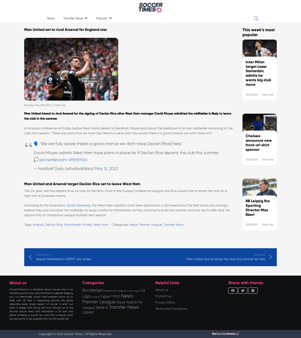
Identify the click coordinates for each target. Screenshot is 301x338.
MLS (116, 296)
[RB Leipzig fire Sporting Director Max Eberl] (259, 209)
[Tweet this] (243, 290)
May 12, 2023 (106, 168)
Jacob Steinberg (78, 205)
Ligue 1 (106, 296)
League (95, 296)
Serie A (102, 307)
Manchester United (78, 224)
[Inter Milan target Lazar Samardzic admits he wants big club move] (259, 74)
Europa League (133, 291)
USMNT (88, 312)
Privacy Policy (165, 302)
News (133, 224)
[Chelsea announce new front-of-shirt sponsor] (259, 144)
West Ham (101, 224)
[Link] (150, 8)
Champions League (114, 290)
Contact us (163, 296)
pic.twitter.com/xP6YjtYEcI (63, 159)
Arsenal (38, 224)
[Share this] (233, 290)
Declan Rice (54, 224)
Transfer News (174, 224)
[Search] (256, 18)
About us (161, 290)
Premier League (150, 224)
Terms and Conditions (171, 308)
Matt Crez (60, 105)
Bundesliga (92, 290)
